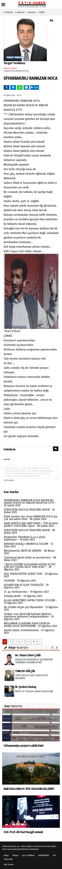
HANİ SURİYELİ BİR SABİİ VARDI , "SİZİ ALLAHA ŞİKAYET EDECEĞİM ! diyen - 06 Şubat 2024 (31, 525)
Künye (6, 855)
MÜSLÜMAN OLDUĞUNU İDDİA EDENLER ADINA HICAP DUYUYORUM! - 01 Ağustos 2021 (30, 625)
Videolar (9, 12)
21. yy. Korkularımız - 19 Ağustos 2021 (26, 591)
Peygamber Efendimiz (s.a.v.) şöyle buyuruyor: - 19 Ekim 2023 (24, 538)
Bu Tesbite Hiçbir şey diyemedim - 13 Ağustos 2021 (31, 608)
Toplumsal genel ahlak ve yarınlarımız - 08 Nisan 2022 (30, 559)
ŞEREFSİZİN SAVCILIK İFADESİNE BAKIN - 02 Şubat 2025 (29, 511)
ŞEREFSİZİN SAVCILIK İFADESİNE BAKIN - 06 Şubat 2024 (29, 531)
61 (34, 641)
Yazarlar (32, 12)
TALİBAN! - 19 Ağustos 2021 (20, 580)
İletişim (15, 855)
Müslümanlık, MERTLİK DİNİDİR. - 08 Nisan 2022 (29, 552)
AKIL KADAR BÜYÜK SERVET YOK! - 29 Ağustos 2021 (31, 575)
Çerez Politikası (28, 855)
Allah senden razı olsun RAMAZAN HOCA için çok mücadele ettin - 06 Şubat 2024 (30, 518)
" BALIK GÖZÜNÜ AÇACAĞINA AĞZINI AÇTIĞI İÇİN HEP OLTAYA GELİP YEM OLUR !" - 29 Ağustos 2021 (29, 567)
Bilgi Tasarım (9, 864)
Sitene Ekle (8, 859)
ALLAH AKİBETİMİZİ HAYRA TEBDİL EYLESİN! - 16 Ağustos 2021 (30, 602)
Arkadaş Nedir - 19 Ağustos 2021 (23, 596)
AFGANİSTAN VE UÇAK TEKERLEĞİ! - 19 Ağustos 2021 (26, 586)
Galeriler (20, 12)
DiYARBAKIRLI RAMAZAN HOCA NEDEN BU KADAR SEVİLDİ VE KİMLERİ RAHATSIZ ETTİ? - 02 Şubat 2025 (30, 502)
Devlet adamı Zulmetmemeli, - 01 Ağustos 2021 (29, 631)
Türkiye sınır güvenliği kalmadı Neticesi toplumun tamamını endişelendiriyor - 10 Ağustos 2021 (29, 616)
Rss (54, 855)
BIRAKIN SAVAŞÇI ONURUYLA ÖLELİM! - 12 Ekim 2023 (28, 545)
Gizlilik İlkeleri (43, 855)
